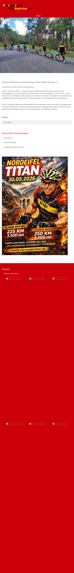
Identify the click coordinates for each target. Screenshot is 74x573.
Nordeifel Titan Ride (10, 142)
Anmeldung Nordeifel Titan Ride (14, 147)
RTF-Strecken (8, 138)
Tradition (8, 93)
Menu (38, 16)
